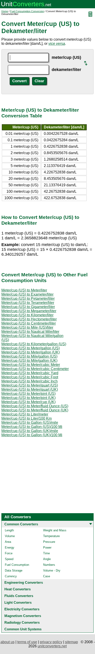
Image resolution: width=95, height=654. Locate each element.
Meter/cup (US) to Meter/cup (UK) (28, 402)
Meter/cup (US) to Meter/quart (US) (29, 385)
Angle (47, 559)
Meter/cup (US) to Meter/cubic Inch (29, 381)
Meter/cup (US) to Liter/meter (24, 414)
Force (8, 553)
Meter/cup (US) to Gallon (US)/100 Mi (31, 427)
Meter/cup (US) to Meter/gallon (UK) (30, 352)
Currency (11, 576)
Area (8, 542)
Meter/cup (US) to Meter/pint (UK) (28, 398)
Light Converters (18, 602)
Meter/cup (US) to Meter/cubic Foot (29, 377)
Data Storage (13, 570)
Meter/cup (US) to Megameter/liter (28, 311)
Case (46, 576)
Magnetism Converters (22, 616)
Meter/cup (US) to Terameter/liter (27, 303)
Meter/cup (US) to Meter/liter (24, 290)
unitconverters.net (52, 646)
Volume (10, 536)
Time (46, 553)
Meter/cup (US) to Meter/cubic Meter (30, 365)
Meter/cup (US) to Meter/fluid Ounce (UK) (34, 410)
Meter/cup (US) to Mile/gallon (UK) (29, 360)
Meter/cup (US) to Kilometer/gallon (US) (33, 344)
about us (7, 642)
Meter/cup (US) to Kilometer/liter (27, 315)
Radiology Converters (22, 622)
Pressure (49, 542)
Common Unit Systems (23, 629)
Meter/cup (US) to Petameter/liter (28, 298)
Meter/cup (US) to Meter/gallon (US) (30, 348)
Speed (9, 559)
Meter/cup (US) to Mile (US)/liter (27, 327)
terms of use (27, 642)
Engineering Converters (23, 582)
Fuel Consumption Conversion (27, 11)
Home (4, 11)
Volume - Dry (51, 570)
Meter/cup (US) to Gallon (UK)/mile (29, 431)
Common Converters (21, 524)
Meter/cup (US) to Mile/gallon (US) (29, 356)
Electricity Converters (21, 609)
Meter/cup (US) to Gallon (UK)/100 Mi (31, 435)
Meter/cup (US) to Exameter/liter (27, 294)
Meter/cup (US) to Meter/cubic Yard (29, 373)
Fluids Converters (18, 596)
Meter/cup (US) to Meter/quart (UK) (29, 389)
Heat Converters (17, 589)
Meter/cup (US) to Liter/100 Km (26, 418)
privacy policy (51, 642)
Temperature (51, 536)
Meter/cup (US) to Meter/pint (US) (28, 394)
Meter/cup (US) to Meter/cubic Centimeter (35, 369)
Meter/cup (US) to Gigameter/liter (28, 307)
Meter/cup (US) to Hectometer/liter (29, 319)
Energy (9, 547)
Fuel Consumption (17, 564)
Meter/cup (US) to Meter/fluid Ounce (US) (34, 406)
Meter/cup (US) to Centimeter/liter (28, 323)
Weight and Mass (54, 530)
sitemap (71, 642)
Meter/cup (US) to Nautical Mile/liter (30, 332)
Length (9, 530)
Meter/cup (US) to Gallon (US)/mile (29, 423)
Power (47, 547)
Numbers (49, 564)
